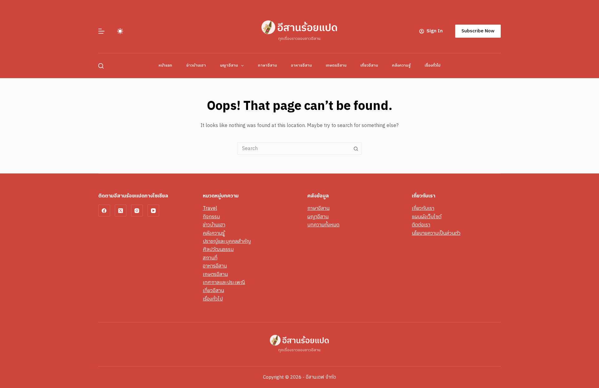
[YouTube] (153, 210)
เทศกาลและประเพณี (224, 282)
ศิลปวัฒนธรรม (218, 249)
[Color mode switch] (120, 31)
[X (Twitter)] (121, 210)
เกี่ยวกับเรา (423, 208)
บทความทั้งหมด (323, 225)
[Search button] (356, 148)
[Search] (101, 66)
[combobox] (293, 148)
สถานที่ (210, 258)
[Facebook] (104, 210)
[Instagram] (137, 210)
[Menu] (101, 31)
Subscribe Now (477, 31)
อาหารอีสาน (301, 66)
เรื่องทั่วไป (433, 66)
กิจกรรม (211, 217)
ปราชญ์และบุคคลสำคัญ (227, 241)
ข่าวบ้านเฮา (196, 66)
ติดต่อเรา (421, 225)
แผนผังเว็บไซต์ (426, 217)
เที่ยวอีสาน (369, 66)
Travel (210, 208)
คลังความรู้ (401, 66)
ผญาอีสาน (229, 66)
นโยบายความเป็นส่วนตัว (436, 233)
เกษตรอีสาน (336, 66)
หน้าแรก (165, 66)
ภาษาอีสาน (267, 66)
